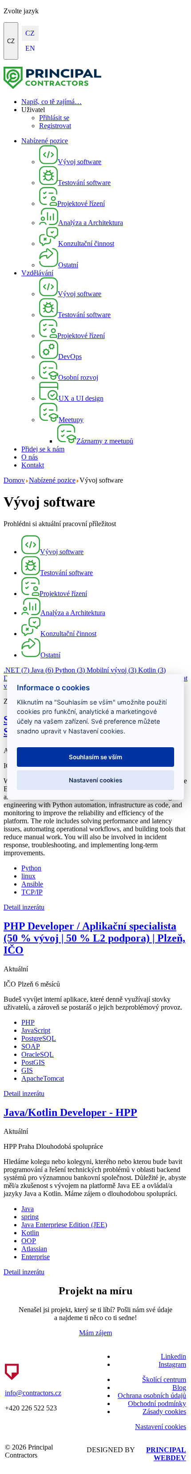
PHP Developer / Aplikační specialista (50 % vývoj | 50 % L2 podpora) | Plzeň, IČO (94, 938)
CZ (11, 41)
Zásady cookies (164, 1411)
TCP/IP (32, 892)
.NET (16, 670)
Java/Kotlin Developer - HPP (70, 1112)
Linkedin (173, 1356)
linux (28, 876)
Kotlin (152, 670)
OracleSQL (37, 1054)
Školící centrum (164, 1379)
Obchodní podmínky (157, 1403)
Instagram (172, 1364)
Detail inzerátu (24, 907)
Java (42, 670)
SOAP (30, 1046)
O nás (29, 457)
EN (30, 48)
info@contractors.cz (33, 1393)
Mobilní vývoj (111, 670)
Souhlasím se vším (95, 757)
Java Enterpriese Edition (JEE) (64, 1224)
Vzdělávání (37, 273)
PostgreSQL (38, 1038)
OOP (28, 1240)
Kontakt (32, 465)
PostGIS (33, 1062)
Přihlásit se (54, 117)
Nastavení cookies (160, 1426)
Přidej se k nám (42, 449)
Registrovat (55, 125)
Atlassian (34, 1248)
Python (70, 670)
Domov (14, 480)
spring (30, 1216)
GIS (27, 1070)
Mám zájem (95, 1333)
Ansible (32, 884)
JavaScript (35, 1030)
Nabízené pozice (44, 141)
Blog (179, 1387)
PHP (28, 1022)
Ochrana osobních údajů (152, 1395)
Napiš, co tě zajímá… (51, 101)
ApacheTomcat (42, 1078)
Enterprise (35, 1257)
